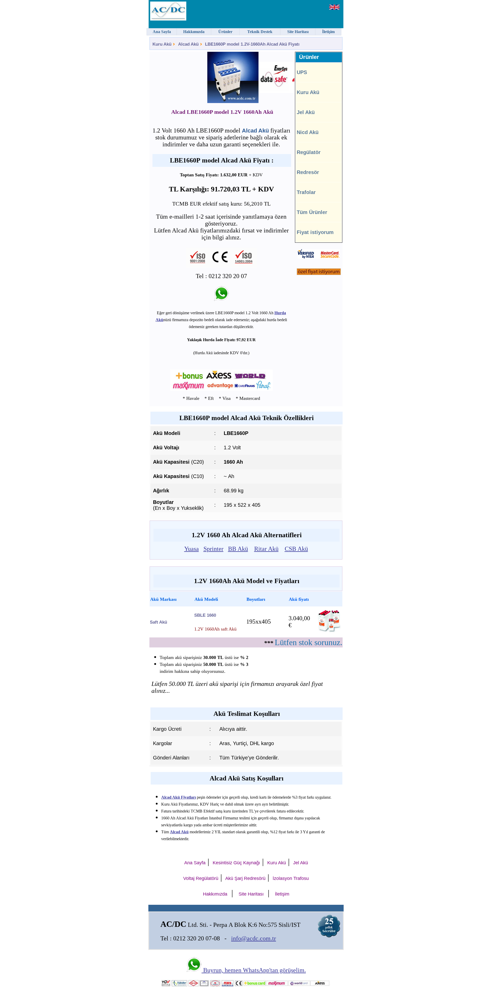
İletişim (282, 894)
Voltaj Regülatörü (200, 878)
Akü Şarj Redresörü (245, 878)
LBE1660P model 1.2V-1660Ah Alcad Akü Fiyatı (252, 44)
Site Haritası (251, 894)
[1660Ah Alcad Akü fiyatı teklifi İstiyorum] (319, 273)
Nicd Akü (308, 132)
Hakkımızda (215, 894)
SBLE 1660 (205, 615)
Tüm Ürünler (312, 212)
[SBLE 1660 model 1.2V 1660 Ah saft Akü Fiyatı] (329, 632)
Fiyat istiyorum (315, 232)
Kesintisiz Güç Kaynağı (236, 862)
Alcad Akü (188, 44)
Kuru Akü (161, 44)
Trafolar (306, 192)
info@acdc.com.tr (253, 938)
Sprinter (213, 548)
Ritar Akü (266, 548)
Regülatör (309, 152)
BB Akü (238, 548)
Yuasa (191, 548)
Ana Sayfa (195, 862)
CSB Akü (296, 548)
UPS (302, 72)
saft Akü (158, 622)
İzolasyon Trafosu (291, 878)
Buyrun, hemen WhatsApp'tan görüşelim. (254, 970)
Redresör (308, 172)
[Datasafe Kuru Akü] (264, 78)
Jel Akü (306, 112)
